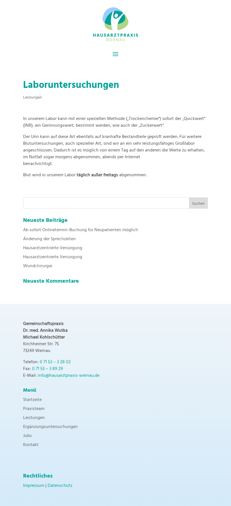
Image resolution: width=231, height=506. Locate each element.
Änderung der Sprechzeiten (49, 239)
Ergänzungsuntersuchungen (50, 427)
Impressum (33, 485)
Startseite (32, 400)
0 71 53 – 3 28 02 (55, 362)
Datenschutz (60, 485)
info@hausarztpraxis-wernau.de (68, 375)
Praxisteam (34, 409)
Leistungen (32, 97)
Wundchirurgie (37, 266)
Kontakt (31, 445)
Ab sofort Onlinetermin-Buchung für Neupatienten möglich (80, 230)
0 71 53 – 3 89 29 (47, 369)
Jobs (27, 436)
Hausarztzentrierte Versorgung (52, 248)
